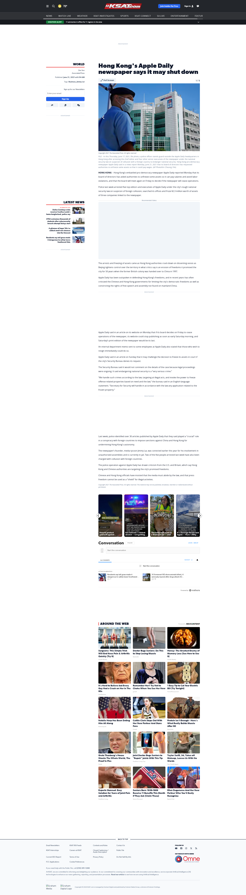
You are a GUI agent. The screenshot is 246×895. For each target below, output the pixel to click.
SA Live (161, 15)
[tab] (105, 560)
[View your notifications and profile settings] (197, 560)
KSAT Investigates (104, 15)
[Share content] (52, 105)
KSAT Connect (143, 15)
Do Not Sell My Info (123, 857)
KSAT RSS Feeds (75, 845)
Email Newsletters (52, 845)
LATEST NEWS (74, 202)
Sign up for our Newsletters (74, 89)
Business (72, 82)
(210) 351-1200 (83, 868)
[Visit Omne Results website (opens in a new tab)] (187, 859)
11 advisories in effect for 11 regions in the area (84, 22)
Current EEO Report (53, 857)
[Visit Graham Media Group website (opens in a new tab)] (52, 887)
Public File (120, 850)
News (49, 15)
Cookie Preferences (77, 862)
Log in (190, 543)
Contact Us (120, 845)
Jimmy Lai (81, 82)
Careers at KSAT (75, 850)
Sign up (196, 543)
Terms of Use (74, 857)
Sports (124, 15)
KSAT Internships (52, 850)
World (79, 64)
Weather (82, 15)
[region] (149, 567)
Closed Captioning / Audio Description (100, 851)
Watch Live (64, 15)
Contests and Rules (100, 845)
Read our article (117, 875)
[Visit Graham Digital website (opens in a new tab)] (66, 887)
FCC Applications (52, 862)
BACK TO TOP (123, 839)
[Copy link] (65, 105)
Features (200, 15)
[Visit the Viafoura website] (194, 590)
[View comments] (78, 105)
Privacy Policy (98, 857)
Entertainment (179, 15)
